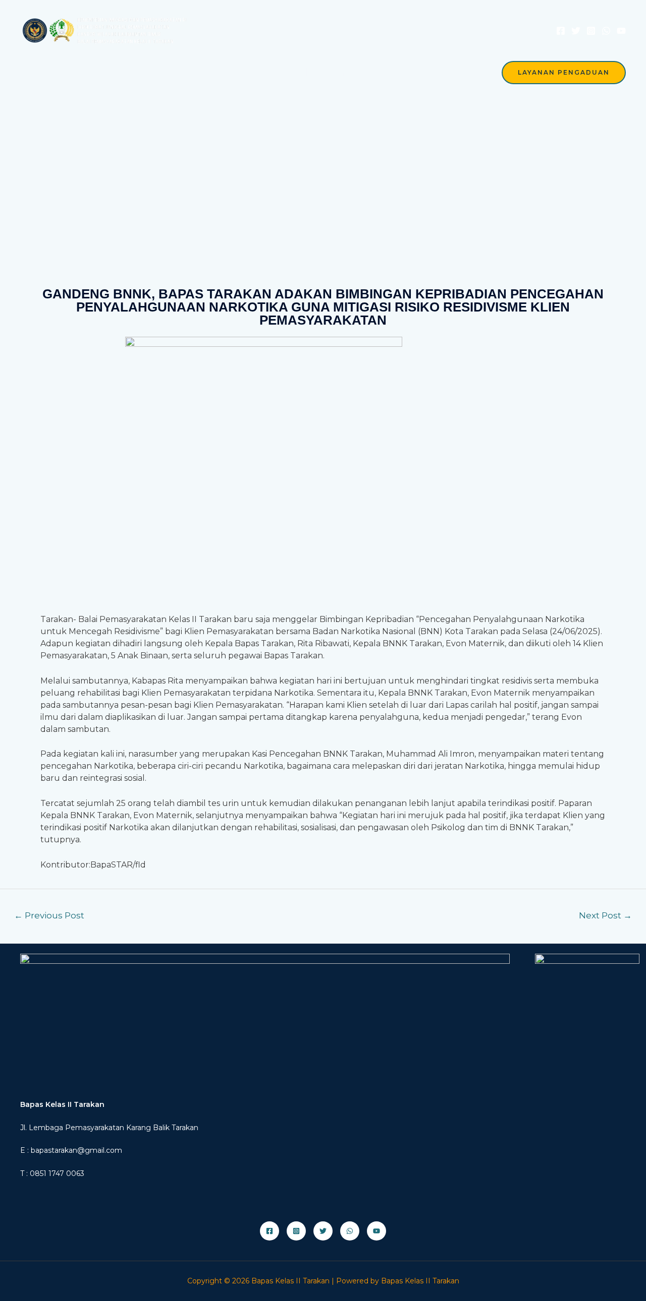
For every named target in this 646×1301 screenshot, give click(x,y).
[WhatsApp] (606, 30)
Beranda (291, 72)
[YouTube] (621, 30)
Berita (465, 72)
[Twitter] (575, 30)
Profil (348, 72)
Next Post (605, 915)
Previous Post (49, 915)
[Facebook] (560, 30)
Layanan (405, 72)
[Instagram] (591, 30)
